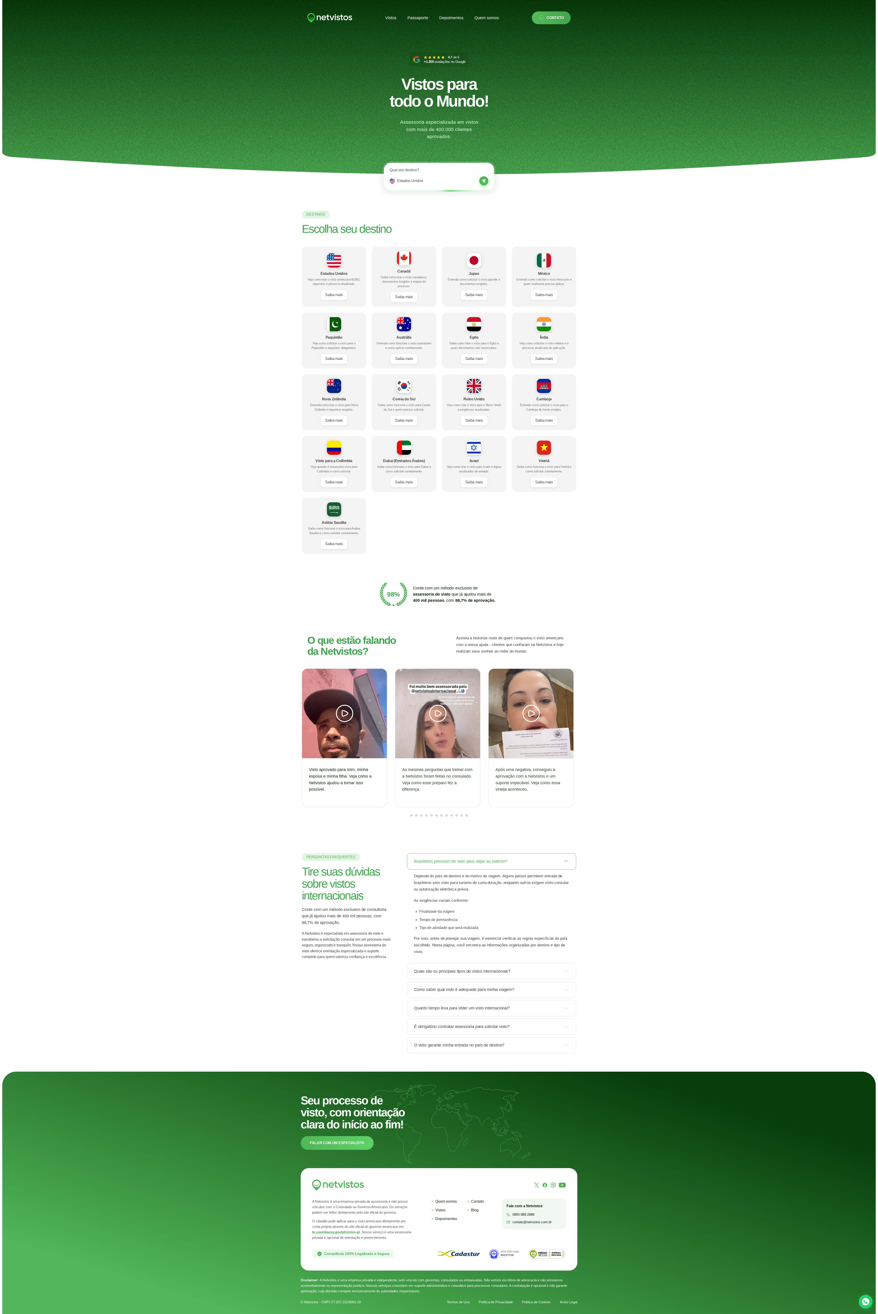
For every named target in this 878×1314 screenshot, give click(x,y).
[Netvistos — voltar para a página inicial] (338, 1185)
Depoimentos (451, 18)
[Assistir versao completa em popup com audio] (344, 738)
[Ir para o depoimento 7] (444, 815)
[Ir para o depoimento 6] (436, 815)
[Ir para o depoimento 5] (428, 815)
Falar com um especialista (337, 1143)
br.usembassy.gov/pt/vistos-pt (336, 1232)
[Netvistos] (329, 18)
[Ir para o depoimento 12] (469, 815)
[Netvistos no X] (536, 1185)
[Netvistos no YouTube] (562, 1185)
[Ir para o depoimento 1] (408, 815)
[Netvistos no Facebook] (545, 1185)
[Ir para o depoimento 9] (454, 815)
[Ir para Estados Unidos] (483, 180)
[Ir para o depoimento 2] (413, 815)
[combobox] (436, 181)
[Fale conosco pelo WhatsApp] (866, 1302)
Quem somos (486, 18)
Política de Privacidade (496, 1302)
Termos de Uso (458, 1302)
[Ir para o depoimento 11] (464, 815)
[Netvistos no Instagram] (553, 1185)
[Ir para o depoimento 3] (418, 815)
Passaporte (417, 18)
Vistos (390, 18)
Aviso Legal (568, 1302)
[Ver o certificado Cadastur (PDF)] (458, 1254)
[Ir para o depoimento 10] (459, 815)
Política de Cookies (536, 1302)
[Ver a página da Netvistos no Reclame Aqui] (546, 1254)
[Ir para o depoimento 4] (423, 815)
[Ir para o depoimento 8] (449, 815)
